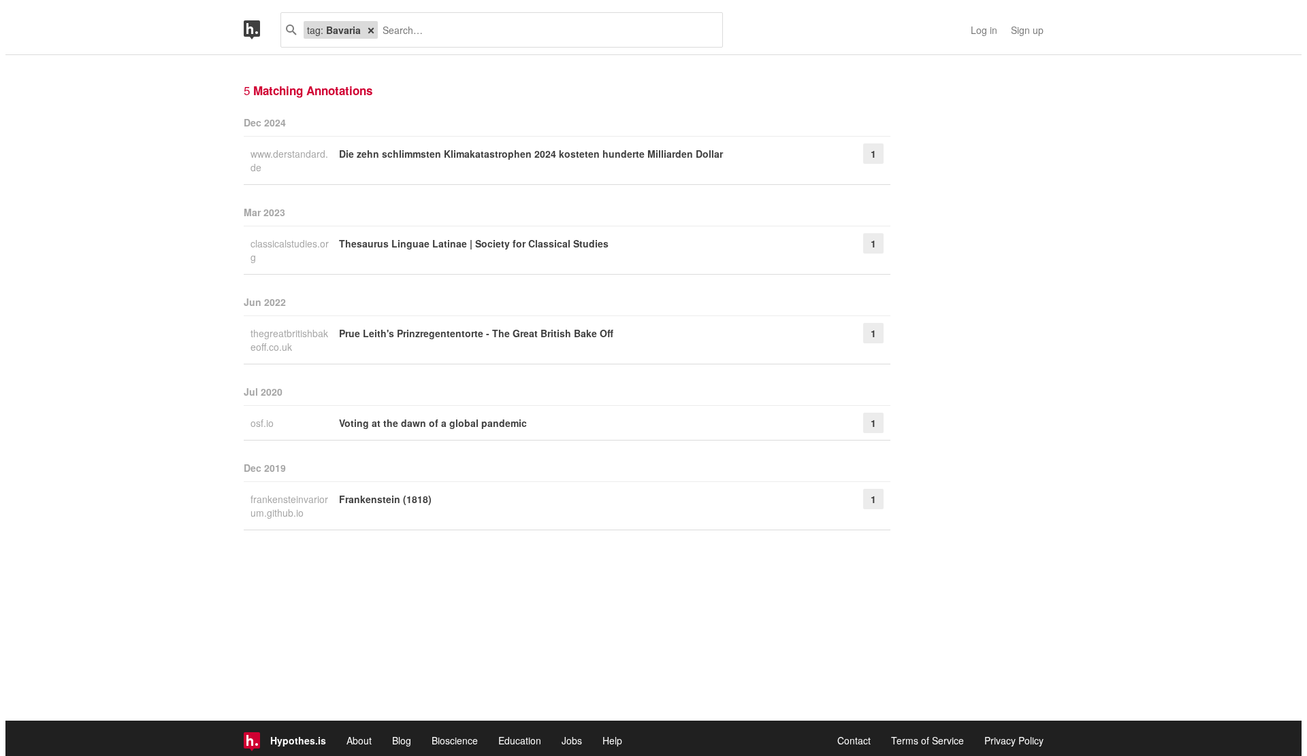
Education (519, 740)
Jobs (572, 740)
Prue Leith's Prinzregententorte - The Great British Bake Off (476, 333)
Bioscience (455, 740)
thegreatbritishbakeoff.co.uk (289, 340)
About (359, 740)
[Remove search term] (371, 30)
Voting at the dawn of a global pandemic (433, 423)
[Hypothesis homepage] (262, 30)
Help (612, 740)
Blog (401, 740)
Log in (984, 30)
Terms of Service (927, 740)
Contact (854, 740)
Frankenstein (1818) (385, 499)
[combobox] (545, 30)
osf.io (263, 423)
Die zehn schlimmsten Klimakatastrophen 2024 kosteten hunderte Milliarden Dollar (531, 153)
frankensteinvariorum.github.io (289, 505)
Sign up (1027, 30)
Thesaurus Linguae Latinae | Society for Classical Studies (474, 243)
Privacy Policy (1014, 740)
